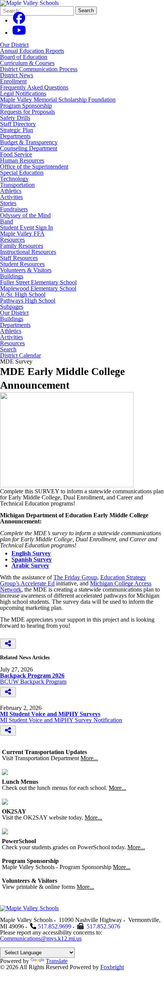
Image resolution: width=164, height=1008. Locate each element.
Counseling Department (28, 148)
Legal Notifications (23, 93)
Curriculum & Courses (27, 63)
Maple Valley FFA (22, 233)
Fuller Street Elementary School (38, 282)
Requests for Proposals (27, 111)
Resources (12, 239)
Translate (57, 961)
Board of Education (23, 57)
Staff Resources (19, 258)
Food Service (16, 154)
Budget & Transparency (29, 142)
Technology (14, 178)
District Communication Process (38, 69)
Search (86, 10)
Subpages (11, 307)
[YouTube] (19, 32)
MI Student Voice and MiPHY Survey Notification (61, 720)
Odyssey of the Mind (25, 215)
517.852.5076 (103, 926)
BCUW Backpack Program (33, 681)
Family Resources (21, 245)
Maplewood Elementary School (38, 288)
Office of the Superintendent (34, 166)
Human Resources (22, 160)
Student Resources (22, 264)
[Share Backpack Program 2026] (8, 692)
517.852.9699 (54, 926)
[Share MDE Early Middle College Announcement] (8, 643)
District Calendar (20, 355)
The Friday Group (75, 577)
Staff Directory (18, 124)
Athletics (10, 191)
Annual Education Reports (32, 51)
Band (6, 221)
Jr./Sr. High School (22, 294)
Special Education (21, 172)
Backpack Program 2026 (32, 675)
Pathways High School (27, 300)
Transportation (17, 185)
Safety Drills (15, 118)
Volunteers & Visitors (25, 270)
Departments (15, 136)
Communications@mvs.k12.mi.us (41, 938)
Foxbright (112, 967)
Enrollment (13, 81)
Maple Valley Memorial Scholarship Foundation (58, 99)
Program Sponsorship (26, 105)
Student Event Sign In (26, 227)
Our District (14, 44)
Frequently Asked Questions (34, 87)
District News (16, 75)
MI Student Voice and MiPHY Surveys (50, 714)
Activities (11, 197)
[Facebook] (19, 20)
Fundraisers (14, 209)
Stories (8, 203)
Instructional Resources (28, 252)
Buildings (11, 276)
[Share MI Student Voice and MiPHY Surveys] (8, 730)
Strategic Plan (16, 130)
